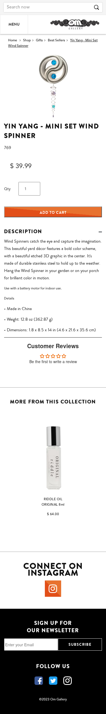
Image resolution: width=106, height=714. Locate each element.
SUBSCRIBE (79, 644)
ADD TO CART (53, 212)
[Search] (96, 7)
